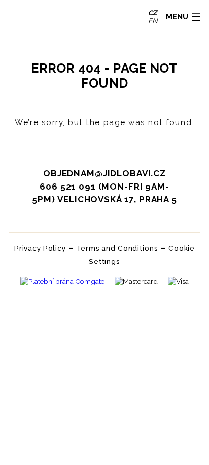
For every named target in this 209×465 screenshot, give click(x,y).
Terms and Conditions (117, 248)
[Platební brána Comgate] (62, 282)
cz (152, 13)
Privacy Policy (40, 248)
